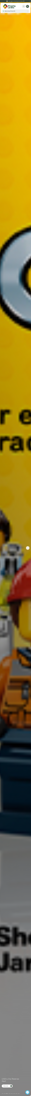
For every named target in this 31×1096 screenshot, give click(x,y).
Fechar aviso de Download (30, 1)
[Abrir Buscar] (23, 6)
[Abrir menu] (27, 6)
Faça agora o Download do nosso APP (17, 1)
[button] (2, 1093)
